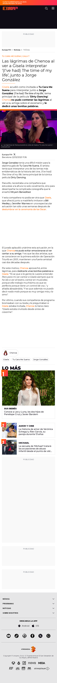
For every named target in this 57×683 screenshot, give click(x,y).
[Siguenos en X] (40, 637)
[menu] (53, 8)
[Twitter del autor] (15, 154)
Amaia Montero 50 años (12, 3)
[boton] (41, 599)
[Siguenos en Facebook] (32, 637)
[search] (46, 8)
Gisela (5, 87)
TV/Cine (26, 50)
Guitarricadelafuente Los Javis (14, 2)
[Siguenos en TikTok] (17, 637)
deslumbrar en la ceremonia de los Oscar (24, 209)
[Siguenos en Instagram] (25, 637)
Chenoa (6, 99)
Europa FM (6, 50)
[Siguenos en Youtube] (9, 637)
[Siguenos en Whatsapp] (48, 637)
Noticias (17, 50)
